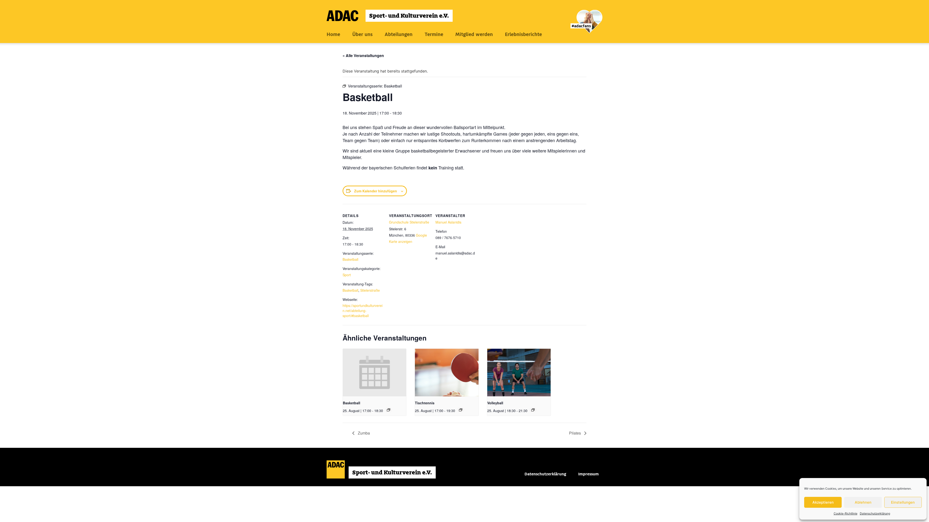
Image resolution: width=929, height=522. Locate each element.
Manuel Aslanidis (448, 222)
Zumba (363, 433)
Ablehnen (863, 502)
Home (333, 34)
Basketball (350, 259)
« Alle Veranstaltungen (363, 55)
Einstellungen (903, 502)
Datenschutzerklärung (875, 513)
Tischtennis (425, 402)
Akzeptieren (823, 502)
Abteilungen (398, 34)
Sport (347, 274)
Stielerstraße (370, 290)
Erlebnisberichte (523, 34)
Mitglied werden (474, 34)
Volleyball (495, 402)
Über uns (362, 34)
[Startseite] (390, 16)
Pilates (575, 433)
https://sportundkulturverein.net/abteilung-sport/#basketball (362, 310)
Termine (434, 34)
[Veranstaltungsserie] (388, 409)
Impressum (588, 474)
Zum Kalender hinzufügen (375, 190)
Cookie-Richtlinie (845, 513)
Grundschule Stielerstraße (409, 222)
